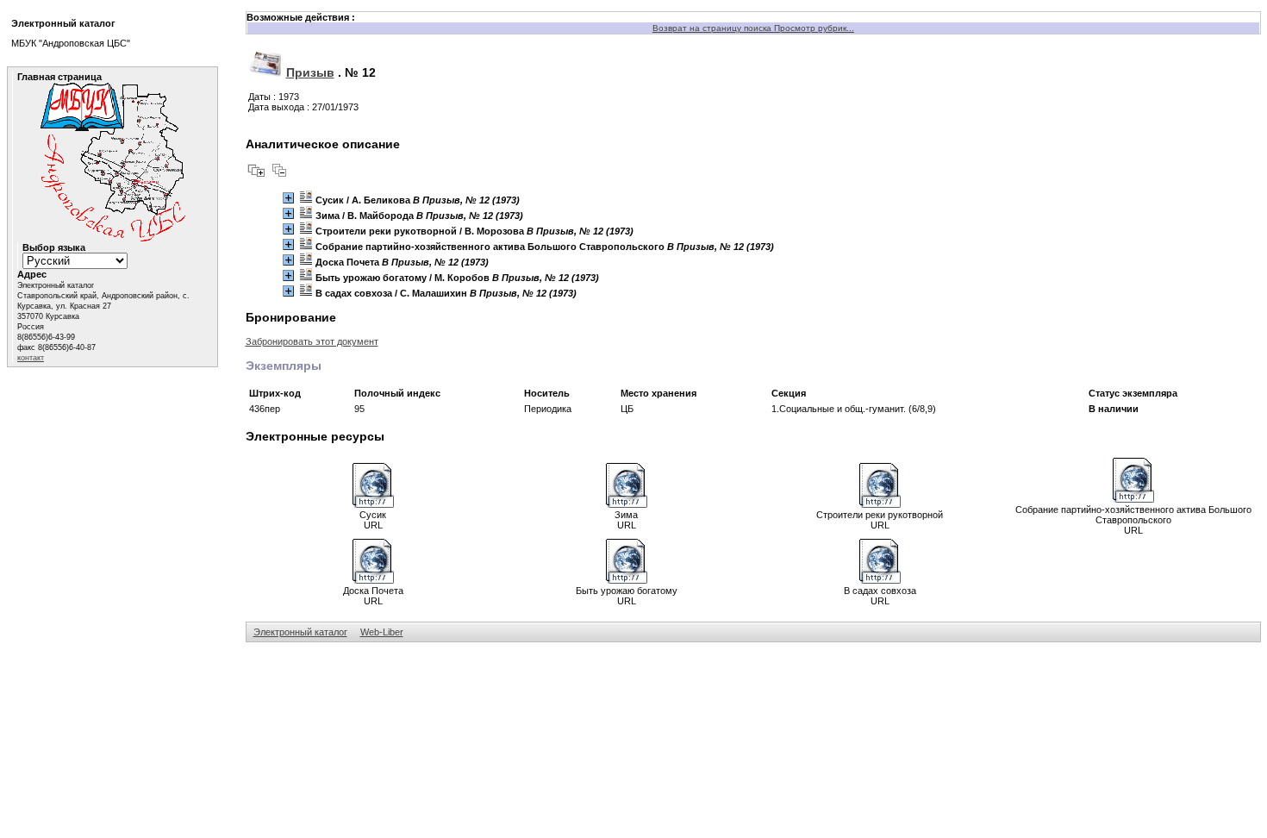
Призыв (310, 72)
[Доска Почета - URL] (373, 580)
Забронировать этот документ (312, 341)
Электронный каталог (300, 632)
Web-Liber (381, 632)
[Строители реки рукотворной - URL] (880, 504)
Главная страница (59, 77)
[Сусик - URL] (373, 504)
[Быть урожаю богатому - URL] (626, 580)
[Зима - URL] (626, 504)
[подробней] (288, 197)
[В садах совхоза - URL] (880, 580)
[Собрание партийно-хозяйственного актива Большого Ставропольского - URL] (1133, 499)
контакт (30, 357)
